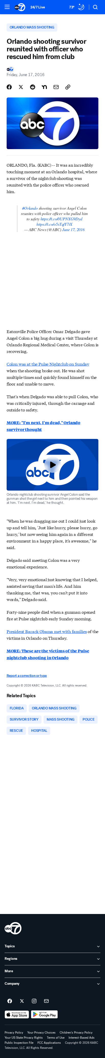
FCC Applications (49, 1042)
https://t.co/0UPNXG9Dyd (61, 218)
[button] (7, 7)
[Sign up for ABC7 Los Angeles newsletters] (46, 1001)
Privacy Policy (14, 1032)
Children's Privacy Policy (76, 1032)
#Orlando (30, 208)
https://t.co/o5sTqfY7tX (54, 224)
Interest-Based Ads (82, 1037)
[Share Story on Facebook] (9, 87)
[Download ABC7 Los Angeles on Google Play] (44, 1014)
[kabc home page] (13, 928)
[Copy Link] (67, 87)
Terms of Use (55, 1037)
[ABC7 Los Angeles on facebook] (10, 1001)
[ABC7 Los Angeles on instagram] (34, 1001)
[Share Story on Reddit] (32, 87)
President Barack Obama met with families (47, 631)
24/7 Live (37, 7)
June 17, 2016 (73, 229)
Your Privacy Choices (41, 1032)
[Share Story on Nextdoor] (44, 87)
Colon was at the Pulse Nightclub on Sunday (48, 364)
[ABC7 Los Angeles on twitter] (22, 1001)
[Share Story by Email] (56, 87)
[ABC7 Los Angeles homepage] (20, 7)
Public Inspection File (19, 1042)
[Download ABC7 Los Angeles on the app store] (17, 1014)
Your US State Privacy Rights (24, 1037)
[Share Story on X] (21, 87)
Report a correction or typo (27, 675)
